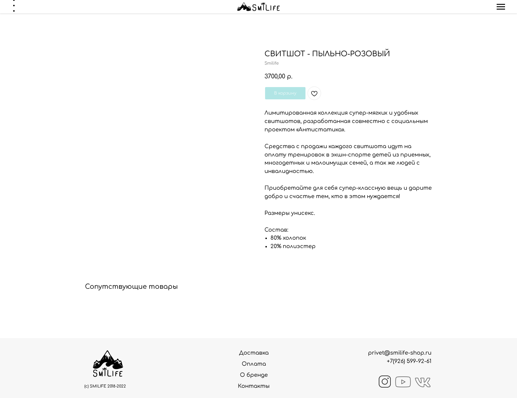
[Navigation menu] (501, 7)
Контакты (254, 386)
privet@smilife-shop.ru (399, 353)
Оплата (254, 364)
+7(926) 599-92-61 (409, 361)
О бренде (254, 375)
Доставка (254, 353)
